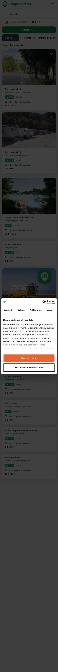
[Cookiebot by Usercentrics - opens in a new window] (42, 302)
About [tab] (50, 310)
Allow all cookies (29, 358)
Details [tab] (21, 310)
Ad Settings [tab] (36, 310)
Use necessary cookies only (29, 367)
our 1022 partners (20, 324)
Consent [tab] (8, 310)
